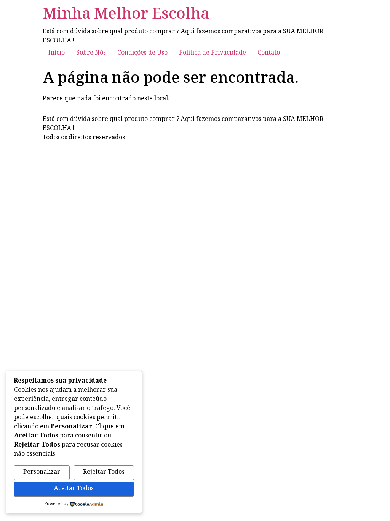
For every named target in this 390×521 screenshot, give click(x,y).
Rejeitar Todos (104, 472)
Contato (268, 53)
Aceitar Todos (74, 489)
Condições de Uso (142, 53)
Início (56, 53)
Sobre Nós (91, 53)
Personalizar (41, 472)
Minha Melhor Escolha (126, 15)
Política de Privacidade (212, 53)
